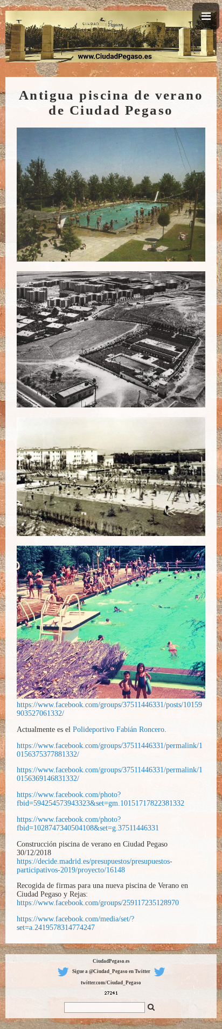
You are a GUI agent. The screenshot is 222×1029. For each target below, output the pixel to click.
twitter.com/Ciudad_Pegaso (111, 982)
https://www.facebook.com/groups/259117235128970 (98, 903)
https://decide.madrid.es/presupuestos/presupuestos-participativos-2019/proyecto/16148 (94, 865)
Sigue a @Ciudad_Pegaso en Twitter (111, 971)
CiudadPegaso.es (111, 961)
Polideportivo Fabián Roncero (118, 729)
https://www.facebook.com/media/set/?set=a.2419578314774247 (75, 923)
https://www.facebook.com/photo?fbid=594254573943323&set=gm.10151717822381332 (100, 799)
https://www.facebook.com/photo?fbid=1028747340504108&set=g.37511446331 (88, 823)
